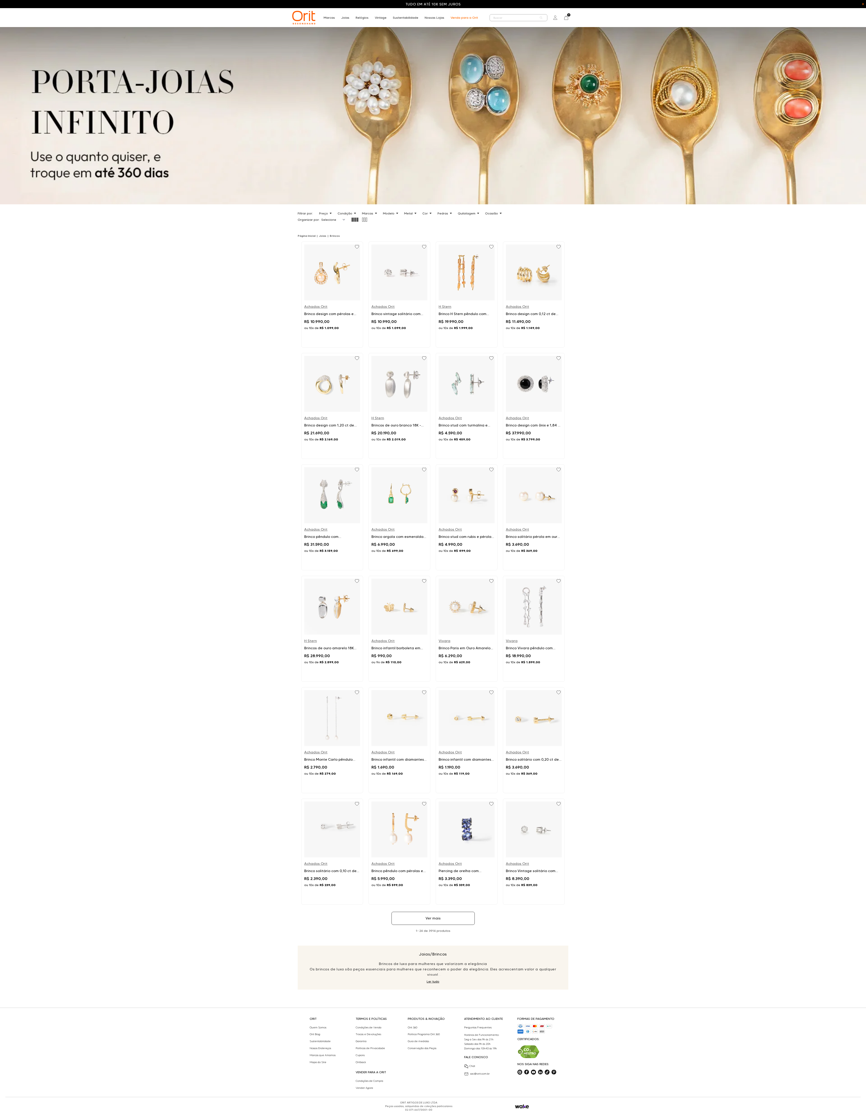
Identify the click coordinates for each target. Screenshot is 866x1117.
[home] (303, 17)
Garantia (361, 1041)
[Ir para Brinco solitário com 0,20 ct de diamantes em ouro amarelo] (533, 740)
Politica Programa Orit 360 (424, 1034)
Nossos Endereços (320, 1048)
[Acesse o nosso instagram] (519, 1072)
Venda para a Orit (464, 18)
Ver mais (433, 918)
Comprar (332, 338)
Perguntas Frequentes (478, 1027)
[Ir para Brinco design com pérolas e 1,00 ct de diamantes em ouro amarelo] (332, 294)
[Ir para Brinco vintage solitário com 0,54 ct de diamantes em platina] (399, 294)
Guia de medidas (418, 1041)
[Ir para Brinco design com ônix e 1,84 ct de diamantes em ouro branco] (533, 406)
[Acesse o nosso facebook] (526, 1072)
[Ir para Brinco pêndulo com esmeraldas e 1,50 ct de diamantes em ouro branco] (332, 517)
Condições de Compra (369, 1080)
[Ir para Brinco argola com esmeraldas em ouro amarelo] (399, 517)
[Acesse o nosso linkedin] (540, 1072)
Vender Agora (364, 1087)
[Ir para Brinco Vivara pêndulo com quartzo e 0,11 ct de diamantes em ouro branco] (533, 629)
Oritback (361, 1062)
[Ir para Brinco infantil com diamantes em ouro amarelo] (399, 740)
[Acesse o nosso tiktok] (547, 1072)
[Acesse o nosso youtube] (533, 1072)
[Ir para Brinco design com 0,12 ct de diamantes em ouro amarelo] (533, 294)
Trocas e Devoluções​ (368, 1034)
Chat (472, 1066)
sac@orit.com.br (480, 1073)
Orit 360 (412, 1027)
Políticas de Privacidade (370, 1048)
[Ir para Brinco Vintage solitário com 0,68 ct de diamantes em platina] (533, 851)
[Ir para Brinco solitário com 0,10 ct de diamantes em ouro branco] (332, 851)
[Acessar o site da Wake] (522, 1106)
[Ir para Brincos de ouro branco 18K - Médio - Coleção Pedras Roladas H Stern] (399, 406)
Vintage (381, 18)
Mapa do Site (318, 1062)
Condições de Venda (368, 1027)
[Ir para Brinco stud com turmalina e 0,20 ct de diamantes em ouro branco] (466, 406)
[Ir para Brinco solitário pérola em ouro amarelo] (533, 517)
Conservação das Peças (422, 1048)
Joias (345, 18)
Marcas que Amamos (323, 1055)
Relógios (362, 18)
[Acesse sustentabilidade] (528, 1052)
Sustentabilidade (405, 18)
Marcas (329, 18)
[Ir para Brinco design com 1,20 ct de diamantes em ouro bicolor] (332, 406)
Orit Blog (315, 1034)
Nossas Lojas (434, 18)
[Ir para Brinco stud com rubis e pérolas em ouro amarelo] (466, 517)
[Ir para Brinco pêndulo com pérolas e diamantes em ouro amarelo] (399, 851)
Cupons (360, 1055)
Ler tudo (433, 981)
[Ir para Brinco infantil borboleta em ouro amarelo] (399, 629)
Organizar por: (309, 220)
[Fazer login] (555, 17)
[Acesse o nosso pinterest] (553, 1072)
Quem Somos (318, 1027)
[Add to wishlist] (357, 247)
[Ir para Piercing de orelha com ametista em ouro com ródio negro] (466, 851)
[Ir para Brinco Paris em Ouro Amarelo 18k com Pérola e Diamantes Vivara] (466, 629)
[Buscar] (541, 17)
